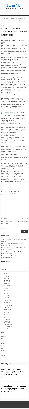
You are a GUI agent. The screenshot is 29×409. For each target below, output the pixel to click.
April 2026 (6, 278)
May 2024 (6, 316)
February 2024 (7, 321)
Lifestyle (3, 350)
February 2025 (7, 300)
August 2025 (7, 290)
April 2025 (6, 297)
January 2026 (7, 283)
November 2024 (8, 305)
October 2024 (7, 307)
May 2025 (6, 295)
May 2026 (6, 276)
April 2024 (6, 317)
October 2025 (7, 287)
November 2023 (8, 326)
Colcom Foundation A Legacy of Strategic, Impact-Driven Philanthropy (13, 388)
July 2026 (6, 273)
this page (18, 181)
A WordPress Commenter (7, 265)
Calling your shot (19, 265)
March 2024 (7, 319)
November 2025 (8, 285)
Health (2, 348)
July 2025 (6, 292)
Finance (3, 343)
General (3, 25)
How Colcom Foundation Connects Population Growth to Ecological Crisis (13, 371)
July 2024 (6, 312)
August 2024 (7, 311)
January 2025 (7, 302)
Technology (4, 357)
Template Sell (14, 404)
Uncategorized (4, 360)
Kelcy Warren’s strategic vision (9, 112)
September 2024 (8, 309)
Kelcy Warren (13, 146)
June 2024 (6, 314)
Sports (3, 355)
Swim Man (15, 5)
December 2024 (8, 304)
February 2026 (7, 282)
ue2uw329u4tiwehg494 (17, 37)
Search (3, 228)
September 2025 (8, 288)
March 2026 (7, 280)
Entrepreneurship (5, 341)
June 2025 (6, 293)
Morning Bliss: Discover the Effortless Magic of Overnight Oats (7, 221)
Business (3, 336)
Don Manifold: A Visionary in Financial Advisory (21, 220)
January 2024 (7, 322)
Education (3, 338)
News (2, 353)
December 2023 (8, 324)
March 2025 (7, 299)
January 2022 (7, 328)
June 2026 (6, 275)
